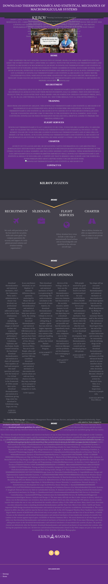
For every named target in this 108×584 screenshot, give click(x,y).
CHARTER (54, 141)
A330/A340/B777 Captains (45, 353)
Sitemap (6, 574)
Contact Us (54, 165)
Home (54, 55)
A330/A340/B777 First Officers (79, 356)
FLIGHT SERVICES (54, 122)
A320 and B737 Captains (62, 361)
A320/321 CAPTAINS (12, 411)
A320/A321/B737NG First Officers (97, 399)
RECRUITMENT (54, 84)
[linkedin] (56, 552)
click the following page (16, 420)
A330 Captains (28, 393)
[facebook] (51, 552)
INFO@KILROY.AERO (54, 569)
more (54, 199)
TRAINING (54, 101)
